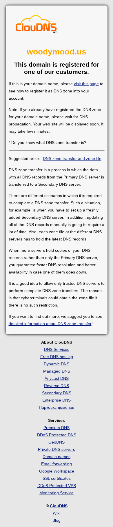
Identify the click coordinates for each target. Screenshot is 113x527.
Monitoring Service (56, 492)
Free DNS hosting (56, 356)
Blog (56, 520)
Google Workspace (56, 471)
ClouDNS (59, 506)
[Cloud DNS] (36, 25)
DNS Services (56, 349)
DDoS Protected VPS (56, 485)
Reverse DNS (56, 385)
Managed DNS (56, 371)
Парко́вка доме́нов (56, 407)
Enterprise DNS (56, 400)
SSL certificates (57, 478)
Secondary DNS (56, 393)
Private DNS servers (56, 449)
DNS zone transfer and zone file (72, 158)
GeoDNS (56, 442)
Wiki (56, 513)
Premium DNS (56, 427)
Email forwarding (56, 464)
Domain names (56, 456)
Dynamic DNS (56, 364)
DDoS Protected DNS (56, 435)
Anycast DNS (57, 378)
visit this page (86, 83)
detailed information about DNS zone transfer (50, 323)
